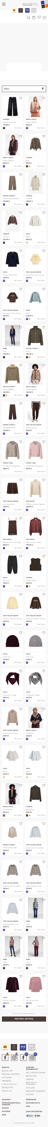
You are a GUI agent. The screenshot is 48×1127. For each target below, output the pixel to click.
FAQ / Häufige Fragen (36, 1073)
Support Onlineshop (32, 1068)
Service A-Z (7, 1091)
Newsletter (7, 1088)
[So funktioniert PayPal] (30, 1115)
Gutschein (7, 1078)
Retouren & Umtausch (31, 1084)
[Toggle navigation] (4, 4)
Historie (6, 1112)
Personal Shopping (11, 1074)
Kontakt (30, 1095)
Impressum (31, 1100)
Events (5, 1108)
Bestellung (31, 1076)
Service (5, 1068)
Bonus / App (7, 1071)
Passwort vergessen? (35, 1091)
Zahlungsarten (34, 1112)
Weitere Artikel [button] (24, 1019)
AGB (28, 1106)
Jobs (4, 1115)
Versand (30, 1079)
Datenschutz (33, 1103)
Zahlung (30, 1088)
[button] (28, 17)
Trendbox (6, 1081)
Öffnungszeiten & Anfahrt (11, 1104)
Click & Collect (9, 1084)
